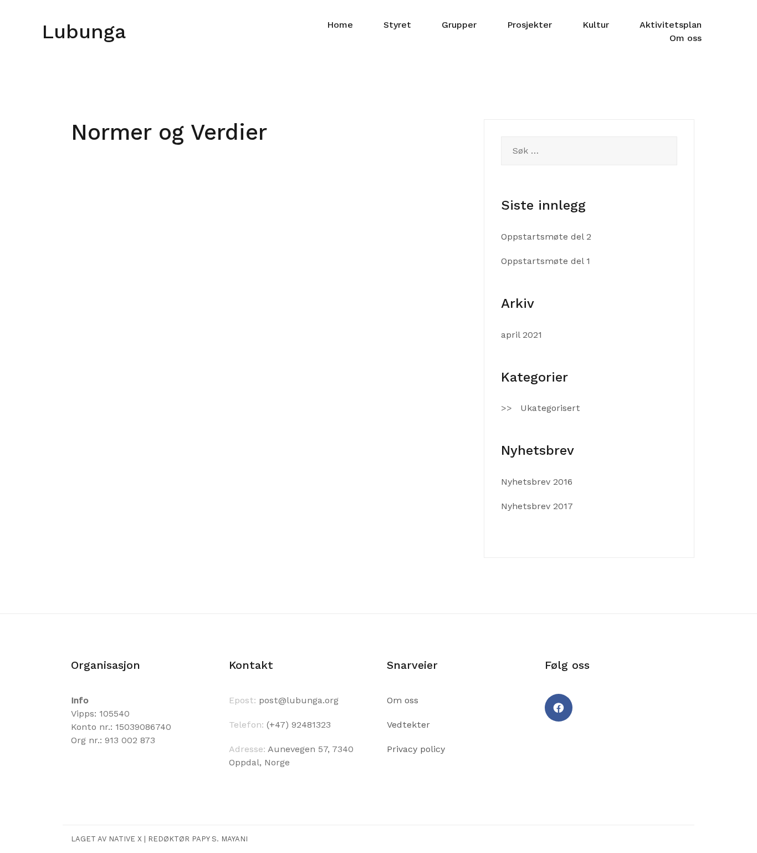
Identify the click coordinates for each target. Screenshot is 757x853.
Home (340, 24)
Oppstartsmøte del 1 (545, 261)
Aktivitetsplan (671, 24)
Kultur (595, 24)
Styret (397, 24)
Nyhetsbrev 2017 (537, 506)
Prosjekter (529, 24)
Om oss (685, 38)
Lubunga (84, 31)
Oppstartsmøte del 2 (546, 236)
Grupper (459, 24)
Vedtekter (408, 724)
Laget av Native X (106, 839)
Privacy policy (416, 749)
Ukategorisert (550, 408)
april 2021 (521, 334)
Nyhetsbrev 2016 (536, 481)
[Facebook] (558, 708)
